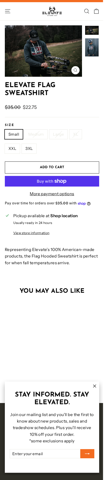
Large (58, 134)
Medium (36, 134)
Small (13, 134)
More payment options (52, 193)
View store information (31, 233)
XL (75, 134)
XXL (12, 148)
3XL (29, 148)
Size (9, 125)
